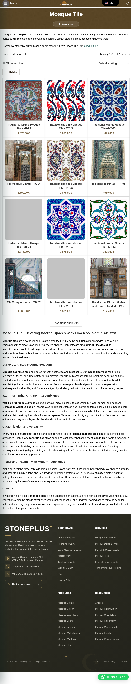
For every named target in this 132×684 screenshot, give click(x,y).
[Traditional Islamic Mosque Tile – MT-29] (23, 100)
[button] (110, 677)
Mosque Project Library (106, 635)
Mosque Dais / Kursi (67, 611)
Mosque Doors (64, 617)
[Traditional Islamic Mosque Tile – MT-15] (65, 217)
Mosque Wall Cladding (68, 629)
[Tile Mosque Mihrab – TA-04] (23, 159)
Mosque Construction (105, 605)
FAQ (59, 570)
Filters (13, 72)
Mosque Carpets (65, 623)
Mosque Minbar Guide (105, 623)
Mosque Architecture (104, 534)
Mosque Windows (66, 635)
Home (5, 54)
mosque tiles (90, 46)
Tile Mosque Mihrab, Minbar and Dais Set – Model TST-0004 (106, 303)
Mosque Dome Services (106, 540)
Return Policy (63, 576)
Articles (97, 599)
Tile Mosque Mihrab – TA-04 (23, 182)
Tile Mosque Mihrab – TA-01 (106, 182)
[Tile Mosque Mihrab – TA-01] (106, 159)
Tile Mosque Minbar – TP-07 (23, 299)
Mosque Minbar (65, 605)
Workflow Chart (64, 564)
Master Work (63, 552)
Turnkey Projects (65, 558)
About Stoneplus (65, 534)
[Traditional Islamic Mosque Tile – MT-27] (65, 100)
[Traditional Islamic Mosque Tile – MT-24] (23, 217)
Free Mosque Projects (105, 558)
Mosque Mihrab (65, 599)
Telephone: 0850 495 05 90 (25, 563)
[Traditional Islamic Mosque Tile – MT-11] (65, 276)
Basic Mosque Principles (69, 546)
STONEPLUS (27, 525)
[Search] (125, 3)
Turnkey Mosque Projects (107, 564)
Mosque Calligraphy (104, 617)
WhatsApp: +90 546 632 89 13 (26, 570)
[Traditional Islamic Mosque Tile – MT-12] (106, 217)
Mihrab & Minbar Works (106, 546)
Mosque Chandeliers (104, 611)
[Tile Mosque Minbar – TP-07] (23, 276)
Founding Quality (65, 540)
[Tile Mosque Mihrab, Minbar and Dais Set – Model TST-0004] (106, 276)
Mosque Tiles (101, 552)
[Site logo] (64, 3)
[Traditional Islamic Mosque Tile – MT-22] (65, 159)
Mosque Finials (101, 629)
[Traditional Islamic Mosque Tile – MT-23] (106, 100)
